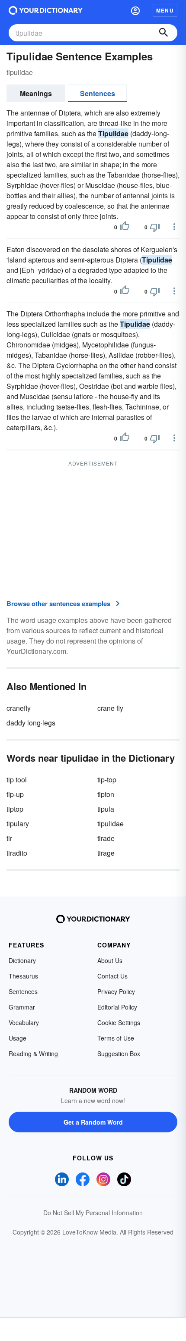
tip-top (106, 780)
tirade (106, 838)
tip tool (16, 780)
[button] (135, 10)
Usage (17, 1038)
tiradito (16, 853)
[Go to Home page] (46, 10)
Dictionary (22, 960)
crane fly (110, 708)
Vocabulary (24, 1022)
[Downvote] (155, 227)
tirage (106, 853)
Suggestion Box (118, 1053)
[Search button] (163, 33)
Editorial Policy (117, 1007)
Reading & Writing (33, 1053)
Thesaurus (23, 976)
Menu (165, 10)
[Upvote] (124, 227)
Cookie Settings (118, 1022)
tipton (105, 794)
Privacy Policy (116, 991)
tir (9, 838)
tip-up (15, 794)
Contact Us (112, 976)
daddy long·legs (30, 723)
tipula (105, 809)
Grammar (22, 1007)
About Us (109, 960)
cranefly (18, 708)
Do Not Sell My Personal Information (93, 1212)
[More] (174, 227)
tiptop (14, 809)
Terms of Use (115, 1038)
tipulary (17, 823)
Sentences (97, 93)
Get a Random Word (93, 1122)
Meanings (36, 93)
